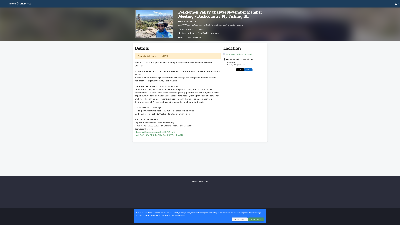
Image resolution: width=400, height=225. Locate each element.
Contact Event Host (194, 37)
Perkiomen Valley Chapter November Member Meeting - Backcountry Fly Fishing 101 (220, 14)
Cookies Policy (166, 215)
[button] (397, 4)
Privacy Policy (180, 215)
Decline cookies (239, 219)
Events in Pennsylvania (187, 21)
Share (249, 70)
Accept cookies (256, 219)
